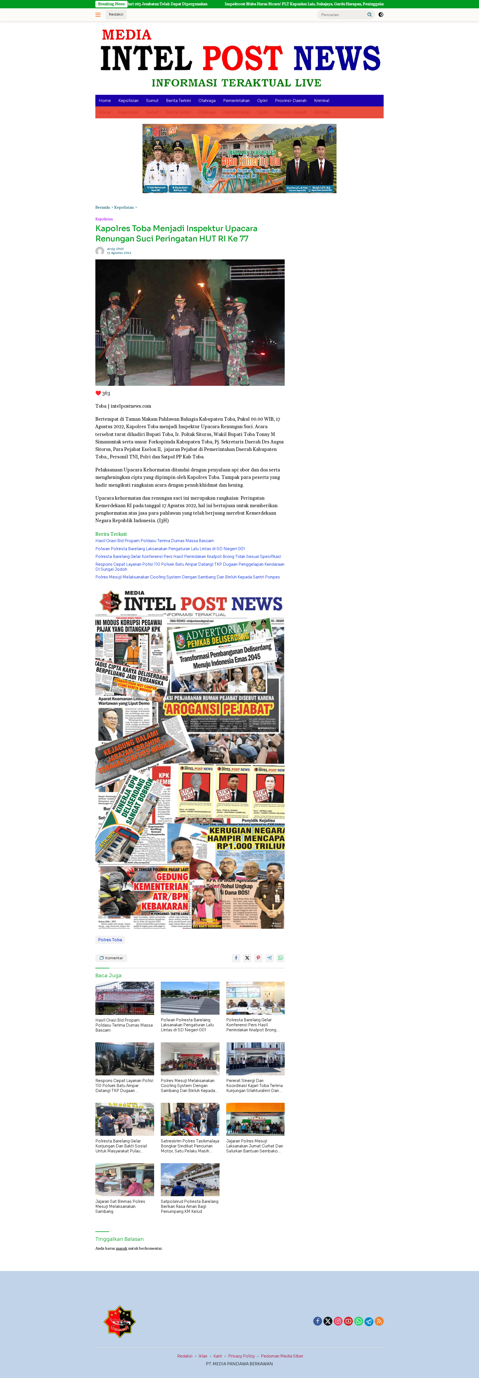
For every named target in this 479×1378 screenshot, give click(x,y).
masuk (121, 1248)
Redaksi (116, 14)
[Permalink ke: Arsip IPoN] (99, 251)
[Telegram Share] (269, 958)
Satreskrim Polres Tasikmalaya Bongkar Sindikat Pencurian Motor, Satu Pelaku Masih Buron (190, 1146)
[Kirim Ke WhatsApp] (280, 958)
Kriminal (321, 100)
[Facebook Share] (236, 958)
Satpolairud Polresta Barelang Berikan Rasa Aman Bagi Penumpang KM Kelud (189, 1206)
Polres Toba (110, 939)
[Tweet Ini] (247, 958)
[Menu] (99, 14)
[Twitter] (327, 1322)
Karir (217, 1356)
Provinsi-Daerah (291, 100)
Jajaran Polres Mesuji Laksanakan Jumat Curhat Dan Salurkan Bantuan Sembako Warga (254, 1146)
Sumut (152, 100)
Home (105, 100)
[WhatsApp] (358, 1322)
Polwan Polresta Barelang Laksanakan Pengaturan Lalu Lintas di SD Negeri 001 (170, 548)
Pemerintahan (236, 100)
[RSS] (379, 1322)
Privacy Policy (241, 1356)
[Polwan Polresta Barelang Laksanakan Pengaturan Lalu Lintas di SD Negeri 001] (190, 998)
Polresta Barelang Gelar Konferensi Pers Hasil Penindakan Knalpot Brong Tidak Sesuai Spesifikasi (188, 556)
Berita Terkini (178, 100)
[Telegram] (369, 1321)
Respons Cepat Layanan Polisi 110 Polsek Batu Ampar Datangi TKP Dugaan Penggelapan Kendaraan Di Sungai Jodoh (189, 567)
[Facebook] (317, 1322)
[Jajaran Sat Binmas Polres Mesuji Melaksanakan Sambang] (124, 1179)
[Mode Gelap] (381, 14)
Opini (262, 100)
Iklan (202, 1356)
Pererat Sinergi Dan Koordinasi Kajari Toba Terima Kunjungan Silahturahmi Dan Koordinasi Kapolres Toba (254, 1085)
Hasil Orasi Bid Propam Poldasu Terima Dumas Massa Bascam (154, 540)
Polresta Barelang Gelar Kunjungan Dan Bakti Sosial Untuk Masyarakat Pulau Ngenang (121, 1146)
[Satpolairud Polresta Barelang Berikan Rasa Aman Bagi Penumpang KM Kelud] (190, 1179)
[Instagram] (338, 1322)
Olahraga (207, 100)
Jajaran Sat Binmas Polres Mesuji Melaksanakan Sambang (120, 1206)
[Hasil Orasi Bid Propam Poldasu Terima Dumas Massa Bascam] (124, 998)
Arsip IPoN (115, 249)
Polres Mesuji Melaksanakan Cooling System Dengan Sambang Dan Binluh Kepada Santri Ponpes (187, 577)
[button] (369, 14)
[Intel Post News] (239, 57)
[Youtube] (348, 1322)
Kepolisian (128, 100)
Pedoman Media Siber (282, 1356)
